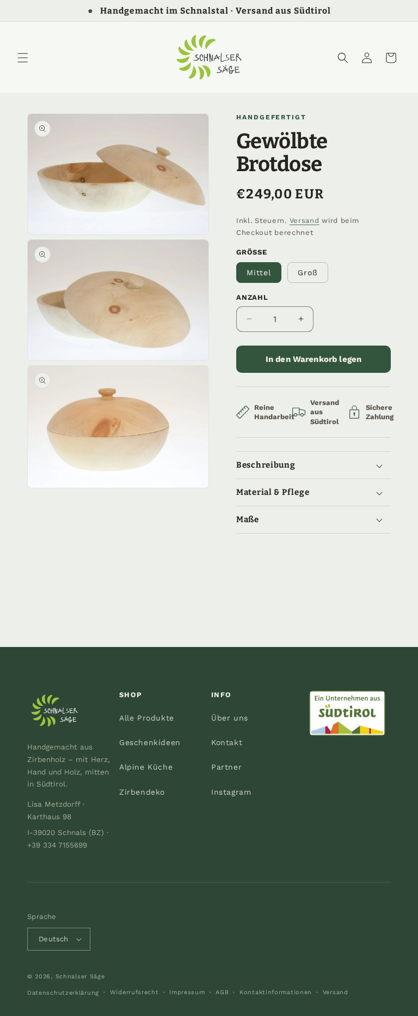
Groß (308, 272)
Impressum (187, 992)
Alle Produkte (146, 717)
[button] (23, 58)
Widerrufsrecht (134, 992)
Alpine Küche (146, 767)
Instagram (231, 792)
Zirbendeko (142, 792)
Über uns (229, 717)
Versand (304, 220)
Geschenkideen (150, 742)
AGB (222, 992)
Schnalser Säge (80, 976)
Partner (226, 767)
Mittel (259, 272)
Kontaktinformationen (275, 992)
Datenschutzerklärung (63, 992)
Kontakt (226, 742)
